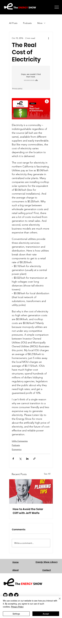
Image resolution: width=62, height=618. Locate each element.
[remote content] (31, 78)
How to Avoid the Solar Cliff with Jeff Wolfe (28, 511)
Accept (46, 613)
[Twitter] (16, 595)
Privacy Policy (17, 606)
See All (47, 473)
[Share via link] (34, 458)
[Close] (58, 600)
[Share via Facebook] (13, 458)
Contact (46, 570)
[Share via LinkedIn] (27, 458)
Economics (16, 449)
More (39, 23)
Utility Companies (20, 441)
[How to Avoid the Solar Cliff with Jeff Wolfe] (31, 491)
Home (15, 562)
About (15, 570)
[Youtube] (5, 595)
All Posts (13, 23)
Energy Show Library (47, 562)
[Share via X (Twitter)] (20, 458)
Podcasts (27, 23)
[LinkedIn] (11, 595)
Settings (16, 613)
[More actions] (48, 38)
